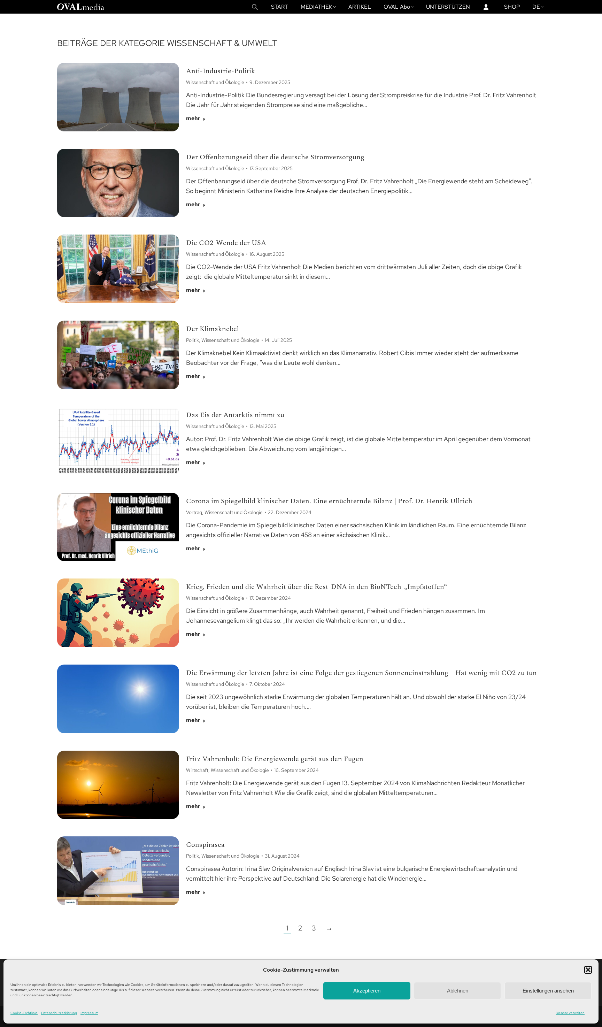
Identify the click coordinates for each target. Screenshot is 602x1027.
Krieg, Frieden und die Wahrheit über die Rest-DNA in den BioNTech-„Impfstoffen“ (316, 587)
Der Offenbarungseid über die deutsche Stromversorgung (275, 157)
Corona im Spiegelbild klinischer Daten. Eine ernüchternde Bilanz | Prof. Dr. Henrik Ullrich (329, 501)
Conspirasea (205, 845)
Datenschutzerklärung (59, 1013)
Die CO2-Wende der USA (226, 243)
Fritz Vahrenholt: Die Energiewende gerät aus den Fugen (274, 759)
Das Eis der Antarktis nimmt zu (235, 415)
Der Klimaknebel (212, 329)
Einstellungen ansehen (548, 991)
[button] (588, 969)
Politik (192, 340)
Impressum (89, 1013)
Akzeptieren (366, 991)
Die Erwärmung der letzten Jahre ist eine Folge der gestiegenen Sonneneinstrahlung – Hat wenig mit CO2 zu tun (361, 673)
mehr (193, 118)
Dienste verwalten (570, 1013)
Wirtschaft (197, 770)
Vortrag (194, 512)
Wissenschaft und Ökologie (215, 82)
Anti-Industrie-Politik (220, 71)
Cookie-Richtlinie (24, 1013)
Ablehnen (457, 991)
